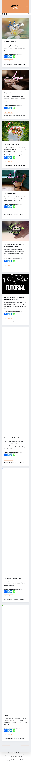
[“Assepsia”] (15, 80)
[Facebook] (2, 14)
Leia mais (9, 61)
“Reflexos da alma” (10, 41)
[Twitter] (8, 56)
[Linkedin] (11, 56)
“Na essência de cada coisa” (13, 578)
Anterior (6, 746)
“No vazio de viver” (10, 193)
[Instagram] (4, 14)
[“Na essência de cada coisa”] (15, 522)
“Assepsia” (7, 93)
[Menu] (27, 6)
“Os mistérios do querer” (11, 144)
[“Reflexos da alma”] (15, 28)
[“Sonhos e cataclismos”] (15, 381)
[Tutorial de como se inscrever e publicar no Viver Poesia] (15, 284)
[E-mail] (8, 14)
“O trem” (6, 715)
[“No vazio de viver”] (15, 180)
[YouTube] (6, 14)
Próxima (24, 746)
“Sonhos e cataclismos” (11, 438)
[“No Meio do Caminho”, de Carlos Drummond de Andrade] (15, 231)
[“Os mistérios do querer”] (15, 131)
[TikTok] (11, 14)
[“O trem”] (15, 659)
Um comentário (8, 216)
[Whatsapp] (14, 56)
